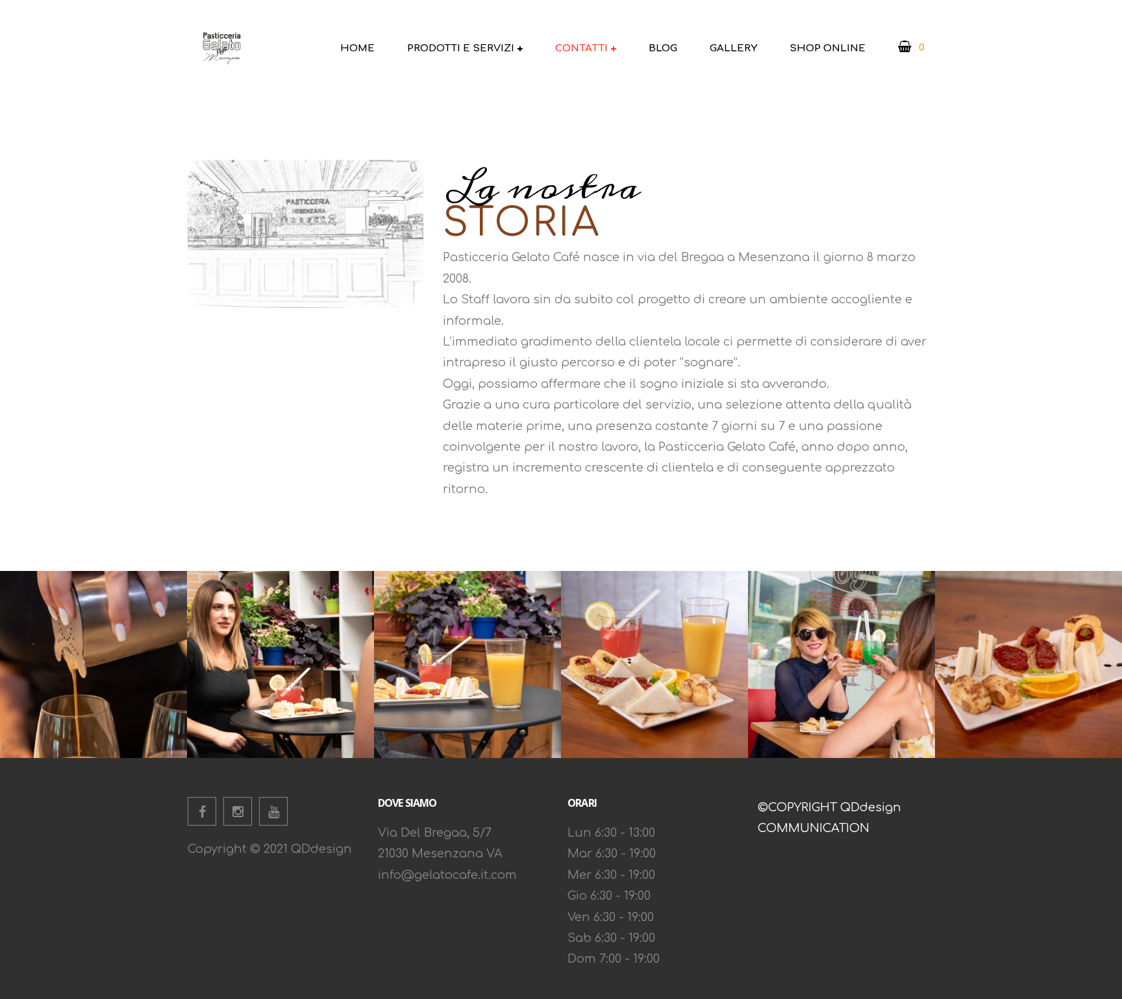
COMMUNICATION (813, 828)
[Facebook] (202, 811)
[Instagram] (237, 811)
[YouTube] (273, 811)
